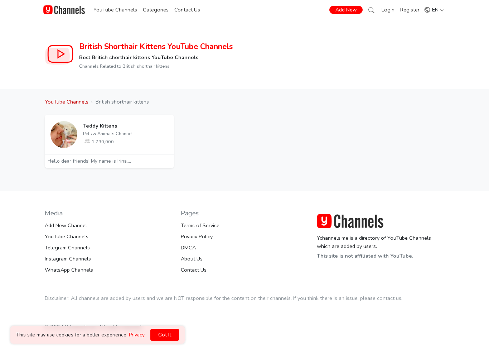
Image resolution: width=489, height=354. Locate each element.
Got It (164, 334)
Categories (156, 9)
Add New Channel (66, 225)
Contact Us (187, 9)
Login (388, 9)
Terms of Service (200, 225)
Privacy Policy (197, 236)
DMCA (188, 247)
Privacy (137, 334)
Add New (346, 9)
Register (410, 9)
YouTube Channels (115, 9)
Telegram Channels (67, 247)
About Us (192, 258)
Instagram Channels (68, 258)
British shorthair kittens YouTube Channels (156, 46)
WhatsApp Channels (69, 269)
